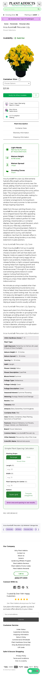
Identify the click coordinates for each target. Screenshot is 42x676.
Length (10, 465)
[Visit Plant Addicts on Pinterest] (23, 587)
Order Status (21, 629)
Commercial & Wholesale (21, 640)
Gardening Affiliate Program (21, 561)
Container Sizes (21, 128)
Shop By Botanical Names (21, 645)
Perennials (10, 529)
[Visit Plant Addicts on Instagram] (19, 587)
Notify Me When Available (17, 95)
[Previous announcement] (3, 19)
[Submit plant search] (38, 9)
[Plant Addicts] (22, 4)
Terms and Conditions (21, 658)
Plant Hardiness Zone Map (21, 642)
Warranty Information (21, 133)
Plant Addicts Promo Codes (21, 566)
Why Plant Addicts (21, 550)
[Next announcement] (39, 19)
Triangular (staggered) (28, 494)
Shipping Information (21, 137)
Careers (21, 558)
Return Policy (21, 637)
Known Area (21, 461)
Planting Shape (11, 453)
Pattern (9, 490)
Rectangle (13, 457)
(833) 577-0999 (21, 578)
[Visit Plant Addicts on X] (27, 587)
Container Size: (11, 79)
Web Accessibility (21, 661)
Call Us (21, 574)
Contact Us (21, 553)
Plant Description (21, 124)
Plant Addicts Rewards (21, 568)
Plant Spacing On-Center (16, 482)
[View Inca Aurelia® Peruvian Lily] (36, 95)
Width (9, 473)
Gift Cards (21, 647)
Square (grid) (13, 494)
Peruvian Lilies (28, 529)
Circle (28, 457)
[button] (5, 4)
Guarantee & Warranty (21, 632)
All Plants (18, 529)
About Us (21, 556)
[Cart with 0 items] (39, 4)
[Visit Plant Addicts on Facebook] (14, 587)
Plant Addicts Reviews (21, 563)
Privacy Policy (21, 656)
